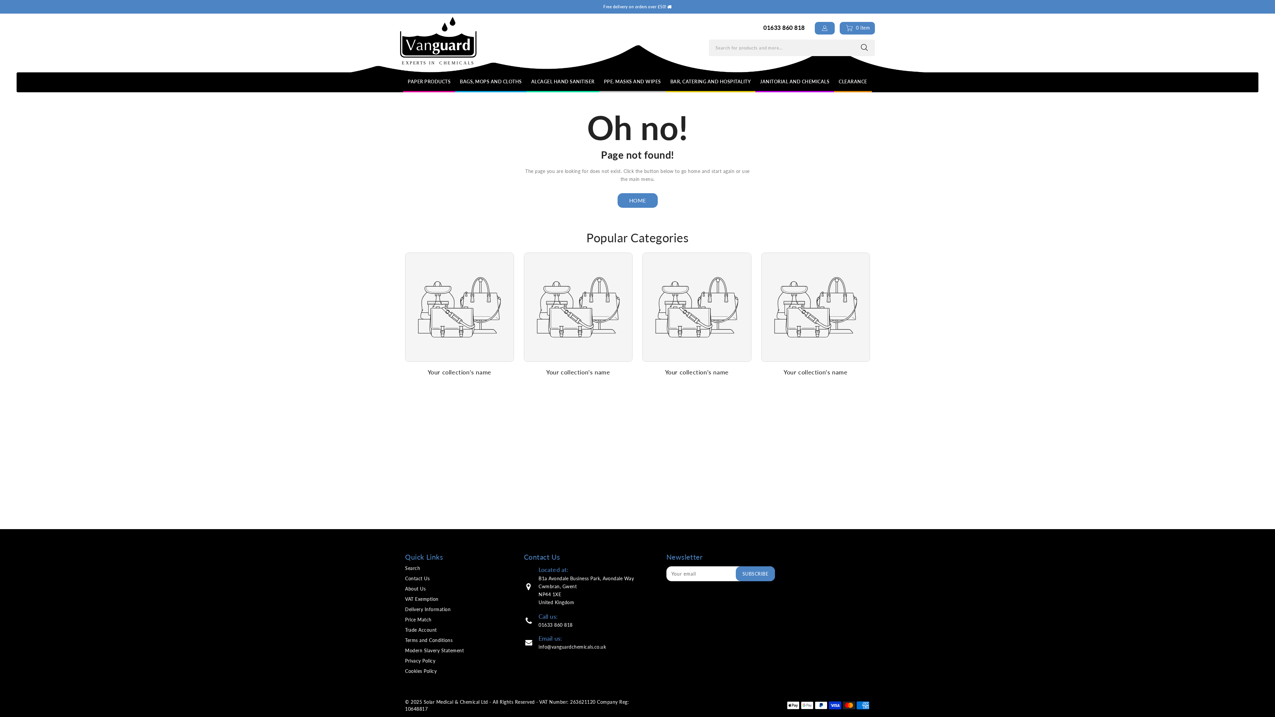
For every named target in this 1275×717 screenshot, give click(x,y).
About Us (415, 589)
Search (412, 568)
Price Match (418, 619)
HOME (637, 200)
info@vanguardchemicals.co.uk (572, 647)
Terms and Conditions (429, 640)
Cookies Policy (421, 671)
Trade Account (421, 630)
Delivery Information (428, 609)
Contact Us (417, 578)
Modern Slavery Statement (434, 650)
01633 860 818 (556, 625)
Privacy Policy (420, 661)
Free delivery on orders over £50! (635, 6)
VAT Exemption (422, 599)
